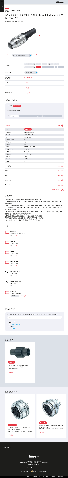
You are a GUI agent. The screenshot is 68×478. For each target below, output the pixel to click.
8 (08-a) (39, 67)
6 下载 (26, 83)
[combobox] (22, 55)
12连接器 (27, 93)
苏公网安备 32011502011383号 (40, 471)
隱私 (47, 477)
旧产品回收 (60, 477)
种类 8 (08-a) (9, 72)
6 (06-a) (56, 64)
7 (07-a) (27, 67)
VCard (13, 328)
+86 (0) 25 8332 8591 (35, 464)
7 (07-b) (33, 67)
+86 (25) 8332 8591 (16, 324)
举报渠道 (53, 477)
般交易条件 (34, 477)
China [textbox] (10, 317)
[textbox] (21, 55)
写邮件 (13, 326)
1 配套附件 (28, 88)
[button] (2, 2)
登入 (28, 477)
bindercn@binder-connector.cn (34, 467)
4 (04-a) (39, 64)
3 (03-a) (33, 64)
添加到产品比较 (28, 78)
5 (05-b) (50, 64)
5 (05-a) (44, 64)
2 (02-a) (27, 64)
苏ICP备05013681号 (24, 471)
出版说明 (41, 477)
